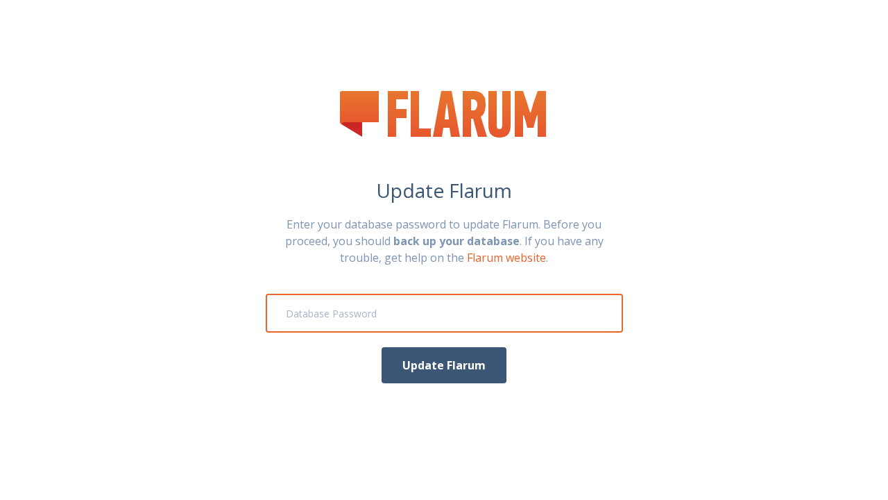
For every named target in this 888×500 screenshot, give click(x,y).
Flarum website (506, 257)
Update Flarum (444, 365)
